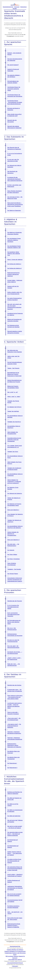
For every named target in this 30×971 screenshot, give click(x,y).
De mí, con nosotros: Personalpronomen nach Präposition (13, 614)
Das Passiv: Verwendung (13, 559)
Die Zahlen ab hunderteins (13, 816)
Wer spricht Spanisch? (13, 65)
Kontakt (15, 8)
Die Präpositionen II (12, 767)
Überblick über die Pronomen (14, 601)
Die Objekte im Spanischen (14, 210)
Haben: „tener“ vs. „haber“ (13, 396)
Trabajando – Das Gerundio (14, 569)
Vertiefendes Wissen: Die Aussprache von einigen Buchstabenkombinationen (14, 102)
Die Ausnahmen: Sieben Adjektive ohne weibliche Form (13, 253)
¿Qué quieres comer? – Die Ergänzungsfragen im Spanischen (14, 726)
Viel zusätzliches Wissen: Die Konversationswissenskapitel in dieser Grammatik (14, 868)
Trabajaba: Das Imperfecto (14, 421)
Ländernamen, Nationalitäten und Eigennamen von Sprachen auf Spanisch (15, 888)
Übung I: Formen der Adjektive (15, 259)
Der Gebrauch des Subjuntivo (14, 493)
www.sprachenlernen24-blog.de (15, 963)
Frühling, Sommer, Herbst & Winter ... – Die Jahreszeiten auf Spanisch (14, 853)
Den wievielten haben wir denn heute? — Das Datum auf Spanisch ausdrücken (15, 834)
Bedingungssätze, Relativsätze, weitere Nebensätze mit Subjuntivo (14, 745)
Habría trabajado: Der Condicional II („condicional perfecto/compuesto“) (14, 481)
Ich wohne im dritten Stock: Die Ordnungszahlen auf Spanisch (14, 861)
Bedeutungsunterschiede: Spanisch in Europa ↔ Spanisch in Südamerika (13, 925)
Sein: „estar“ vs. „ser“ (12, 392)
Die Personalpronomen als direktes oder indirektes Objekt (14, 622)
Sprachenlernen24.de (8, 7)
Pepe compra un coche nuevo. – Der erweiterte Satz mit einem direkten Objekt (15, 697)
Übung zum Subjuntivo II (13, 539)
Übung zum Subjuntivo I (13, 510)
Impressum (16, 7)
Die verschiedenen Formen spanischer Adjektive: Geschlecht (14, 240)
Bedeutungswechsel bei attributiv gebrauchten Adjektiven (13, 274)
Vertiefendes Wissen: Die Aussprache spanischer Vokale (13, 89)
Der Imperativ (10, 550)
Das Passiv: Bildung (12, 554)
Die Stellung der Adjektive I (14, 264)
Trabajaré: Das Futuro (12, 451)
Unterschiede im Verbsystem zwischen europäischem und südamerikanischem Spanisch (14, 579)
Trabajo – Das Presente (13, 368)
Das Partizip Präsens (12, 573)
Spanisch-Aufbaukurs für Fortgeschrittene (15, 951)
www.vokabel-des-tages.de (15, 959)
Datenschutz (23, 7)
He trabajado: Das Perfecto (14, 407)
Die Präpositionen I (12, 763)
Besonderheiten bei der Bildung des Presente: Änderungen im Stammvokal (14, 374)
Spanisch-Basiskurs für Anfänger (15, 949)
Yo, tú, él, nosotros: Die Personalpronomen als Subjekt (13, 607)
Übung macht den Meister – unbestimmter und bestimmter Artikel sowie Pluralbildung (15, 204)
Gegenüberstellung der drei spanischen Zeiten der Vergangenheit (14, 439)
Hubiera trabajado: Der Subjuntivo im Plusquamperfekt (13, 534)
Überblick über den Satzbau (14, 685)
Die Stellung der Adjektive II (14, 268)
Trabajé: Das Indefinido (13, 411)
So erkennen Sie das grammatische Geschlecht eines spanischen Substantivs (14, 179)
